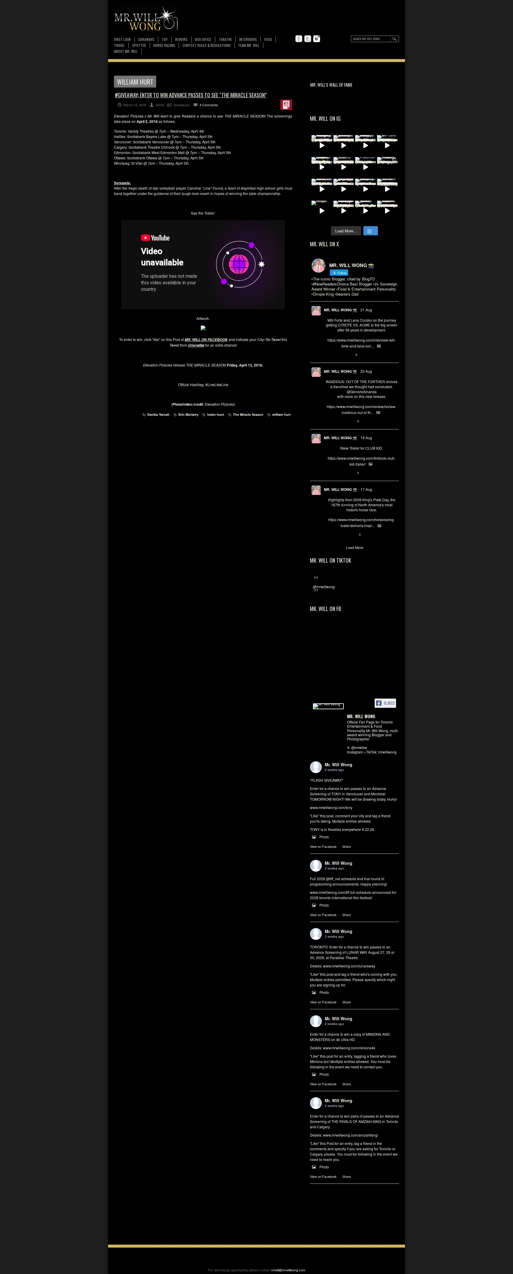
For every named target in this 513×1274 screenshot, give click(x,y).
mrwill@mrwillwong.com (288, 1269)
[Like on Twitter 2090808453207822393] (348, 355)
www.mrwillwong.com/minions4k (349, 1047)
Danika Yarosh (158, 414)
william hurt (281, 414)
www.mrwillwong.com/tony (331, 807)
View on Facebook (323, 846)
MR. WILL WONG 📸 (340, 309)
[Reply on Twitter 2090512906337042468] (328, 421)
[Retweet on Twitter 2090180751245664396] (338, 473)
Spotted (139, 45)
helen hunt (215, 414)
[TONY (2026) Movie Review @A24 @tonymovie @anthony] (365, 211)
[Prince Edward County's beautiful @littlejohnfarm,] (387, 167)
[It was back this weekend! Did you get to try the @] (365, 189)
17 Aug (366, 489)
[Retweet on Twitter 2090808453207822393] (338, 355)
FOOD (268, 39)
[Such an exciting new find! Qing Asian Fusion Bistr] (321, 167)
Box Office (203, 39)
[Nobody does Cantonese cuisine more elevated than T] (343, 167)
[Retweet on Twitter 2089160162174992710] (338, 535)
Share (346, 846)
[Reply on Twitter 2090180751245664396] (328, 473)
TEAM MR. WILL (248, 45)
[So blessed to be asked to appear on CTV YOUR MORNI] (387, 211)
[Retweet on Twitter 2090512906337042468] (338, 421)
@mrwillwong (324, 586)
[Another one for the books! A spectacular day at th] (387, 189)
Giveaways (146, 39)
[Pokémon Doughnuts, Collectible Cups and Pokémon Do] (365, 167)
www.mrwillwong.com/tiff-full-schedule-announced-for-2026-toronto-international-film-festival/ (353, 895)
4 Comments (209, 104)
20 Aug (366, 371)
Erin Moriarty (188, 414)
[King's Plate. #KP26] (321, 211)
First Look (122, 39)
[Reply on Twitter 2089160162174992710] (328, 535)
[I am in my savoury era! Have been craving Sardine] (343, 211)
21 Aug (366, 309)
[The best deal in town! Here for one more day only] (343, 189)
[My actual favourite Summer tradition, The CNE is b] (321, 145)
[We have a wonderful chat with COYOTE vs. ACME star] (387, 145)
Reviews (181, 39)
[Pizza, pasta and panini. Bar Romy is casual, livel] (365, 145)
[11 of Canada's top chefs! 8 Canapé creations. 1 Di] (321, 189)
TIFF (165, 39)
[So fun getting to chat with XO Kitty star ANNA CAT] (343, 145)
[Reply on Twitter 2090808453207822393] (328, 355)
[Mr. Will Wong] (328, 706)
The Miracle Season (248, 414)
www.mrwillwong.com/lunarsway (349, 965)
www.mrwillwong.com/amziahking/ (350, 1134)
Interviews (248, 39)
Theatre (225, 39)
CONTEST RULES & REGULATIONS (207, 45)
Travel (119, 45)
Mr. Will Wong (338, 764)
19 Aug (366, 437)
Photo (324, 836)
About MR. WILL (126, 51)
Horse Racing (164, 45)
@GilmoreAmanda (362, 391)
